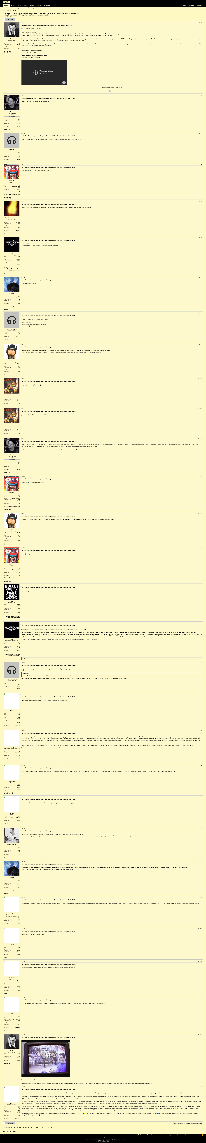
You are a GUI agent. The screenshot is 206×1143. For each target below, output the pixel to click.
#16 (201, 585)
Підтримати (46, 5)
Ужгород (18, 222)
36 (19, 333)
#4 (201, 164)
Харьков (18, 259)
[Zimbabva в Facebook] (8, 793)
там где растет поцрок (14, 1019)
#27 (201, 961)
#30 (201, 1087)
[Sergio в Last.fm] (4, 958)
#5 (201, 201)
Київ (19, 717)
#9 (201, 344)
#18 (201, 662)
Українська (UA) (10, 1135)
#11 (201, 408)
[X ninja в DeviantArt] (6, 1031)
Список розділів (7, 8)
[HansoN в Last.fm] (6, 198)
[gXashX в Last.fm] (6, 309)
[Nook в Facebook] (8, 129)
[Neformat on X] (149, 1135)
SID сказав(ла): (26, 673)
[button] (21, 8)
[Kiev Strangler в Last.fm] (4, 857)
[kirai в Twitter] (9, 52)
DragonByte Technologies (116, 1139)
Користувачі (25, 8)
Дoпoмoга (192, 1135)
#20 (201, 730)
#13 (201, 476)
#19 (201, 694)
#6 (201, 237)
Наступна (10, 19)
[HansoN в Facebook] (8, 198)
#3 (201, 133)
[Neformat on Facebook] (138, 1135)
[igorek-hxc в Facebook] (6, 993)
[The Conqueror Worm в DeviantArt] (6, 234)
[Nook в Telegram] (6, 129)
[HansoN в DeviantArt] (11, 198)
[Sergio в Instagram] (6, 958)
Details (123, 1139)
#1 (201, 22)
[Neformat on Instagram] (141, 1135)
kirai (5, 16)
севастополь (17, 154)
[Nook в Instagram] (9, 129)
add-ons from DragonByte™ (99, 1139)
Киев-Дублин (17, 607)
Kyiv (19, 120)
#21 (201, 765)
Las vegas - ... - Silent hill (14, 817)
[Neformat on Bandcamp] (154, 1135)
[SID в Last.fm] (4, 273)
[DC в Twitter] (4, 375)
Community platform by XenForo (103, 1137)
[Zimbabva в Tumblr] (12, 793)
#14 (201, 513)
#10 (201, 378)
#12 (201, 438)
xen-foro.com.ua (105, 1140)
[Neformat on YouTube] (143, 1135)
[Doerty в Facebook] (4, 761)
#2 (201, 95)
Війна (12, 5)
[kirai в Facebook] (8, 52)
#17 (201, 623)
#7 (201, 277)
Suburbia (18, 917)
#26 (201, 928)
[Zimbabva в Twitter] (9, 793)
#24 (201, 861)
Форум (6, 5)
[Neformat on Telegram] (147, 1135)
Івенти (39, 5)
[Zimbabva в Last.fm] (6, 793)
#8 (201, 313)
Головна (198, 1135)
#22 (201, 797)
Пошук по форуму (35, 8)
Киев (18, 366)
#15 (201, 547)
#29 (201, 1034)
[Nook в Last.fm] (4, 129)
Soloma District (16, 949)
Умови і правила (170, 1135)
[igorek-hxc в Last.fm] (4, 993)
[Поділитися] (199, 23)
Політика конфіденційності (182, 1135)
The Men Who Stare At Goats (29, 1080)
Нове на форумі (16, 8)
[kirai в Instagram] (11, 52)
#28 (201, 997)
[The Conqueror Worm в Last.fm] (4, 234)
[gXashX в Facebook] (7, 309)
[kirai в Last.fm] (6, 52)
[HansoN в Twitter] (9, 198)
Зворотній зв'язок (160, 1135)
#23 (201, 828)
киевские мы (17, 752)
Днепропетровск (16, 186)
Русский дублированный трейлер (112, 87)
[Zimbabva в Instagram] (11, 793)
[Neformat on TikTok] (145, 1135)
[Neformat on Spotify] (152, 1135)
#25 (201, 897)
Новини (19, 5)
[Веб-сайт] (4, 52)
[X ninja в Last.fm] (4, 1031)
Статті (25, 5)
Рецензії (32, 5)
